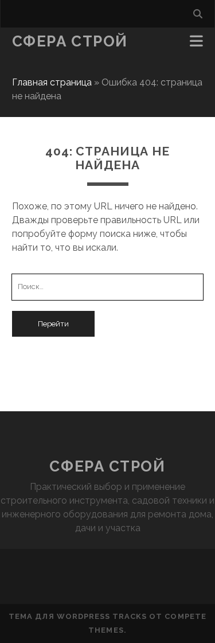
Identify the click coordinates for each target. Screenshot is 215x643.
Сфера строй (70, 41)
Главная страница (52, 82)
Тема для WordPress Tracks (78, 616)
